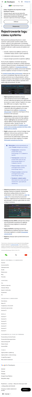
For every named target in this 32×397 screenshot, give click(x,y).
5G (2, 294)
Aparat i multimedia (6, 290)
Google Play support (6, 357)
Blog (2, 274)
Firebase (3, 373)
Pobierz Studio (4, 344)
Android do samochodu (6, 308)
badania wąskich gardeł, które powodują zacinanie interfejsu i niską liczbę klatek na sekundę (17, 126)
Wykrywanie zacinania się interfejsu (13, 140)
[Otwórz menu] (2, 2)
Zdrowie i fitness (5, 287)
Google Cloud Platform (6, 376)
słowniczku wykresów (21, 67)
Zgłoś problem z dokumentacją (8, 355)
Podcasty (3, 277)
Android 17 (3, 316)
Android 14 (3, 323)
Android (3, 262)
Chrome (3, 371)
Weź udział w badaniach (7, 359)
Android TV (3, 310)
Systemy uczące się (5, 285)
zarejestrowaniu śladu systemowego (12, 73)
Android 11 (3, 330)
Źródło (2, 269)
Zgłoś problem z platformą (7, 352)
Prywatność (4, 292)
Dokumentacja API (5, 341)
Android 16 (3, 319)
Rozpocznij (16, 26)
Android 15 (3, 321)
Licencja (10, 383)
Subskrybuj (26, 389)
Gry (2, 283)
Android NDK (4, 346)
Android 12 (3, 328)
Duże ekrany (4, 301)
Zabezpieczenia (5, 267)
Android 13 (3, 326)
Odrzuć (16, 21)
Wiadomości (4, 272)
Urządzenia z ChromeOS (7, 305)
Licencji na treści (14, 244)
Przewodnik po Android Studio (8, 337)
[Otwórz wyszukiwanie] (19, 2)
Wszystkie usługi (5, 378)
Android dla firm (5, 265)
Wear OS (3, 303)
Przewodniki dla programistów (8, 339)
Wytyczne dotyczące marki (20, 383)
